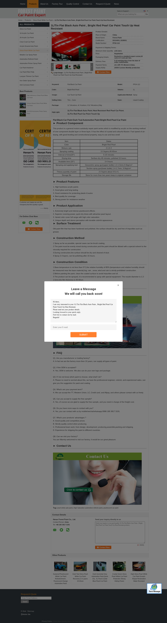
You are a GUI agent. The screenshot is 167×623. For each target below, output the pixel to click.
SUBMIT (83, 334)
